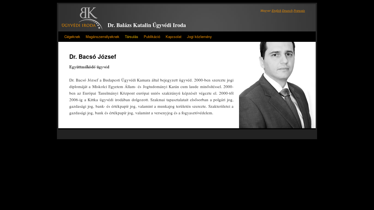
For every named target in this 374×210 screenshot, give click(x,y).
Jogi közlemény (199, 36)
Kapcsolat (174, 36)
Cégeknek (72, 36)
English (276, 10)
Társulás (131, 36)
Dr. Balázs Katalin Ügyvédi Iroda (147, 25)
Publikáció (152, 36)
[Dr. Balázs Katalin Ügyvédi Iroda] (82, 19)
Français (299, 10)
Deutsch (287, 10)
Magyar (265, 10)
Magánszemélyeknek (102, 36)
